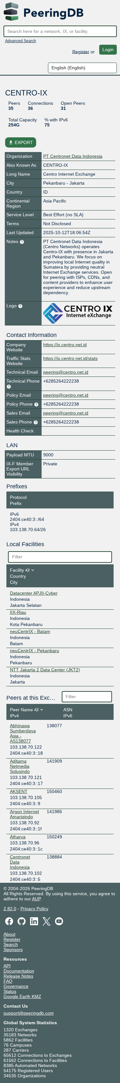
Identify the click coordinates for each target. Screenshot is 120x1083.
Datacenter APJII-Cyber (34, 593)
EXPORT (20, 142)
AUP (36, 898)
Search (11, 944)
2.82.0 (10, 908)
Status (10, 991)
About (9, 934)
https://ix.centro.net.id (65, 344)
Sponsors (13, 949)
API (7, 965)
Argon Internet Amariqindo (24, 814)
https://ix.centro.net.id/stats (70, 358)
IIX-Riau (18, 612)
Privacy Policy (34, 908)
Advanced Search (20, 41)
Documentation (19, 970)
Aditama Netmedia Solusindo (20, 766)
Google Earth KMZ (22, 996)
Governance (16, 986)
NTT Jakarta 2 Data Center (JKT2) (45, 669)
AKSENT (19, 791)
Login (108, 49)
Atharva (18, 836)
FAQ (8, 981)
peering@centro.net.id (65, 372)
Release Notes (18, 976)
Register (80, 51)
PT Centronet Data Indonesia (72, 156)
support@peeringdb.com (29, 1013)
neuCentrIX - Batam (30, 631)
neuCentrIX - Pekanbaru (34, 650)
